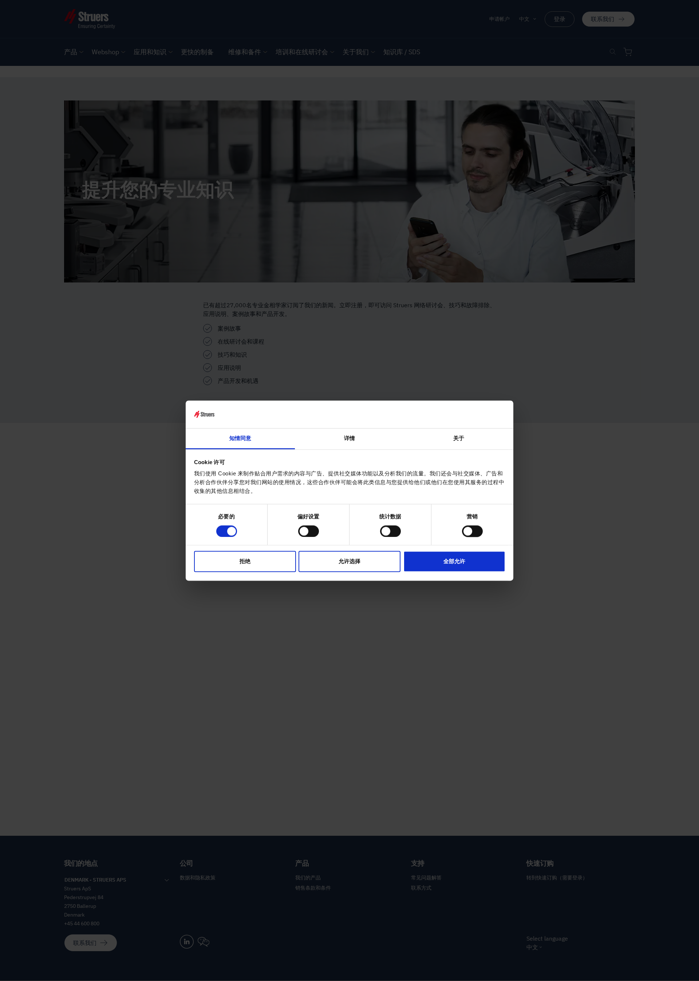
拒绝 (245, 561)
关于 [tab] (458, 438)
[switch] (308, 531)
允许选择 (349, 561)
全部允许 (454, 561)
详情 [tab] (349, 438)
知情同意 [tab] (240, 438)
